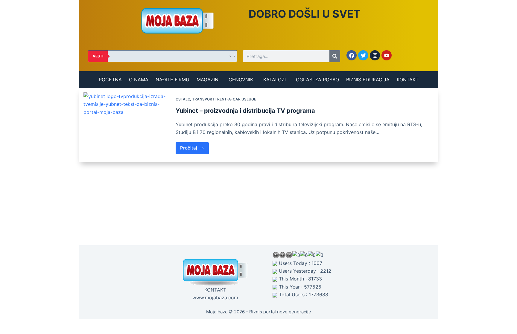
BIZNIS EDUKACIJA (368, 80)
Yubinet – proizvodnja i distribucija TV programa (245, 110)
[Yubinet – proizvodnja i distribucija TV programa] (127, 125)
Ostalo (183, 99)
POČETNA (110, 80)
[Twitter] (363, 55)
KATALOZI (274, 80)
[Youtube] (386, 55)
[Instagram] (375, 55)
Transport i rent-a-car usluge (224, 99)
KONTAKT (408, 80)
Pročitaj (194, 146)
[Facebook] (351, 55)
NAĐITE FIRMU (172, 80)
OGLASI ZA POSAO (317, 80)
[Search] (334, 56)
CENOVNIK (241, 80)
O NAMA (138, 80)
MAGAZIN (207, 80)
